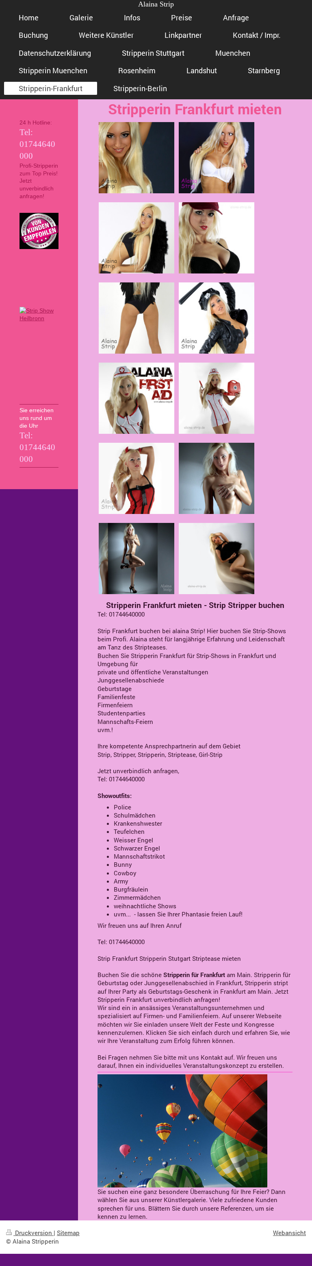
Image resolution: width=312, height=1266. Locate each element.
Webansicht (289, 1233)
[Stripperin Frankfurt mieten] (216, 398)
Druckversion (33, 1233)
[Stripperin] (136, 237)
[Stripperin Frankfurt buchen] (136, 558)
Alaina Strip (156, 4)
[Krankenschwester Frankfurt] (136, 398)
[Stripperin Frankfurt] (136, 157)
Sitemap (68, 1233)
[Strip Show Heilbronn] (39, 354)
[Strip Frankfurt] (216, 157)
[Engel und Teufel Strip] (136, 478)
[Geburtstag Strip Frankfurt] (216, 237)
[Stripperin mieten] (216, 558)
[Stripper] (216, 318)
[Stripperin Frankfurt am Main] (136, 318)
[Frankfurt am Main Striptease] (216, 478)
